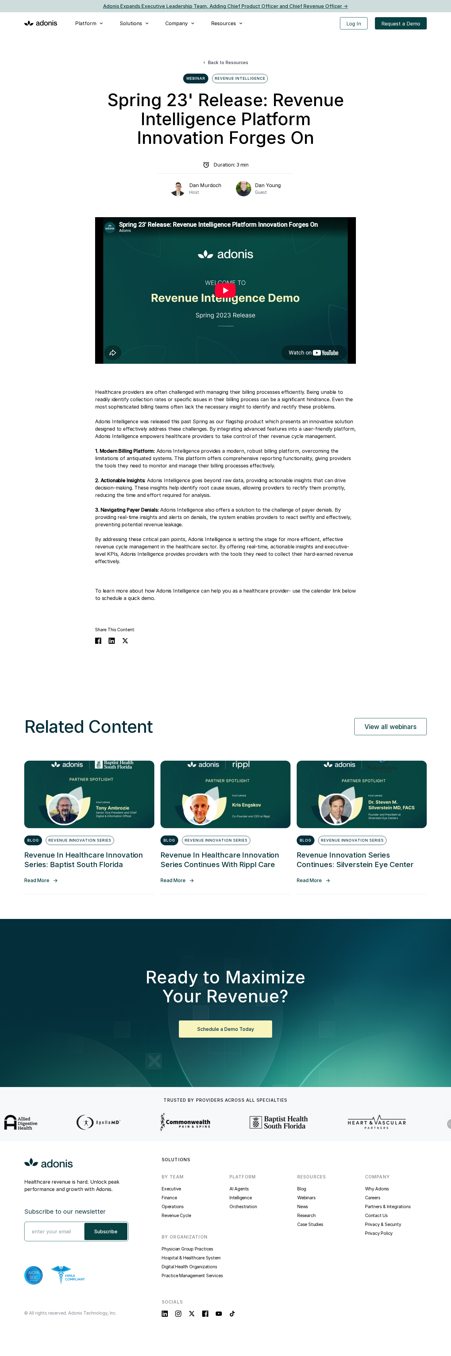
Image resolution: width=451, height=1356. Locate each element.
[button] (89, 23)
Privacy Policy (379, 1233)
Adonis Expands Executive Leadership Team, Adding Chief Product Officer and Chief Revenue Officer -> (225, 6)
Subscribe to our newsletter (65, 1211)
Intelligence (240, 1197)
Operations (173, 1206)
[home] (40, 23)
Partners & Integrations (388, 1206)
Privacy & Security (383, 1224)
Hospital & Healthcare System (191, 1257)
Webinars (306, 1197)
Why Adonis (377, 1188)
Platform (85, 23)
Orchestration (243, 1206)
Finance (169, 1197)
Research (306, 1215)
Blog (301, 1188)
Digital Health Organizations (189, 1266)
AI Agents (239, 1188)
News (302, 1206)
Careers (372, 1197)
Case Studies (310, 1224)
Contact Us (376, 1215)
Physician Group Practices (187, 1248)
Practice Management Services (192, 1275)
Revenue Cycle (176, 1215)
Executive (171, 1188)
